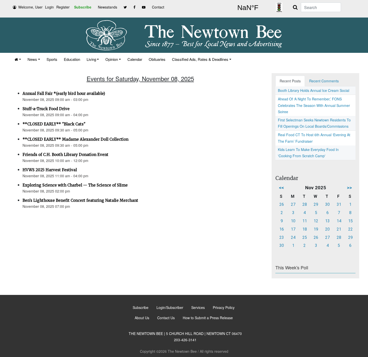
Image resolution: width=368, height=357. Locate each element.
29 (316, 204)
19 (316, 229)
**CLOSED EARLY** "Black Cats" (54, 124)
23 (281, 237)
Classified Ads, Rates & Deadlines (200, 59)
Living (91, 59)
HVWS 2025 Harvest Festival (50, 169)
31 (339, 204)
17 (293, 229)
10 (293, 221)
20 (327, 229)
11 (304, 221)
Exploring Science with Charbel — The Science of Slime (75, 185)
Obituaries (157, 59)
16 (281, 229)
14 (339, 221)
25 (304, 237)
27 (293, 204)
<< (281, 188)
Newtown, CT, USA (248, 8)
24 (293, 237)
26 (281, 204)
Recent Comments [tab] (324, 80)
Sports (52, 59)
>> (349, 188)
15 (350, 221)
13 (327, 221)
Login (49, 7)
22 (350, 229)
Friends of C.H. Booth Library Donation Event (65, 154)
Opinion (111, 59)
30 (327, 204)
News (32, 59)
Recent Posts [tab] (290, 80)
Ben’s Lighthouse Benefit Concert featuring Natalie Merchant (80, 200)
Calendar (134, 59)
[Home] (18, 59)
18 (304, 229)
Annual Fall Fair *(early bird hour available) (64, 93)
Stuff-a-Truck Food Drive (46, 108)
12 (316, 221)
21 (339, 229)
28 (304, 204)
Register (63, 7)
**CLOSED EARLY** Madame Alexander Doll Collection (75, 139)
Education (72, 59)
